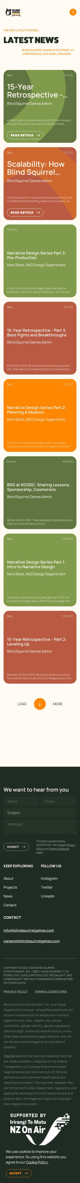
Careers (10, 905)
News (8, 896)
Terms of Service (59, 849)
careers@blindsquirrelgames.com (32, 941)
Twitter (47, 887)
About (8, 878)
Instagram (49, 878)
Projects (10, 887)
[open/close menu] (72, 12)
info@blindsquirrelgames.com (29, 930)
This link (9, 1056)
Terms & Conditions (51, 991)
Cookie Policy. (37, 1162)
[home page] (13, 12)
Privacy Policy (16, 991)
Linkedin (48, 896)
